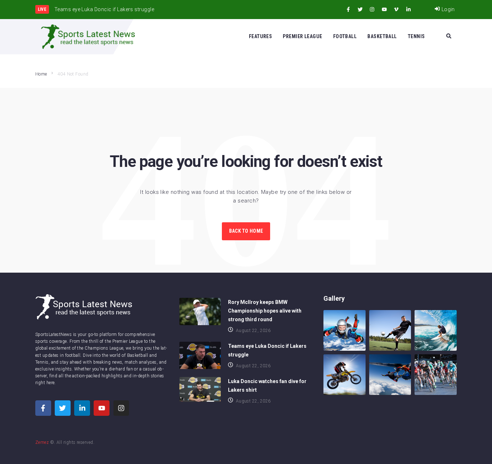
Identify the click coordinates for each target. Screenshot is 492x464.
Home (41, 74)
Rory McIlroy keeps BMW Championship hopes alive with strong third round (264, 310)
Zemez (42, 442)
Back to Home (246, 231)
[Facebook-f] (348, 9)
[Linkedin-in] (408, 9)
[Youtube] (384, 9)
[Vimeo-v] (396, 9)
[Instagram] (372, 9)
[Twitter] (360, 9)
